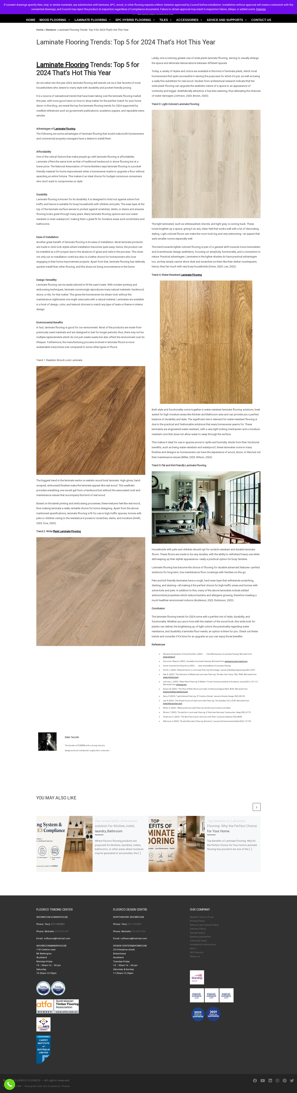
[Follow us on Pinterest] (284, 1081)
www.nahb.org (169, 657)
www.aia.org (181, 685)
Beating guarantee (200, 936)
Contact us (261, 20)
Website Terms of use (202, 917)
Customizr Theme (59, 1086)
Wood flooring (52, 20)
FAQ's (193, 948)
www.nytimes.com (171, 677)
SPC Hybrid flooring (133, 20)
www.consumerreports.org (236, 661)
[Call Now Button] (9, 1084)
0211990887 (134, 924)
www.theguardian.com (172, 703)
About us (195, 956)
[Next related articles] (257, 807)
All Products (196, 952)
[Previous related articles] (248, 807)
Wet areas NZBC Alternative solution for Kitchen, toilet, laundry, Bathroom (116, 826)
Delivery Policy (198, 928)
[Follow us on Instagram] (277, 1081)
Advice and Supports (225, 20)
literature (51, 29)
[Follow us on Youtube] (262, 1081)
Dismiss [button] (261, 9)
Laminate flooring (91, 20)
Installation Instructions (203, 944)
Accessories (187, 20)
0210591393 (62, 931)
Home (30, 20)
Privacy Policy (197, 920)
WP (19, 1086)
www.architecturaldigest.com (175, 692)
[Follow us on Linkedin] (270, 1081)
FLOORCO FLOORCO (27, 1080)
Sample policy (197, 932)
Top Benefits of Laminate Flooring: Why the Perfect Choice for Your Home (232, 826)
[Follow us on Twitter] (292, 1081)
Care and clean (198, 940)
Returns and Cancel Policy (204, 924)
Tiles (163, 20)
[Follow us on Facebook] (255, 1081)
